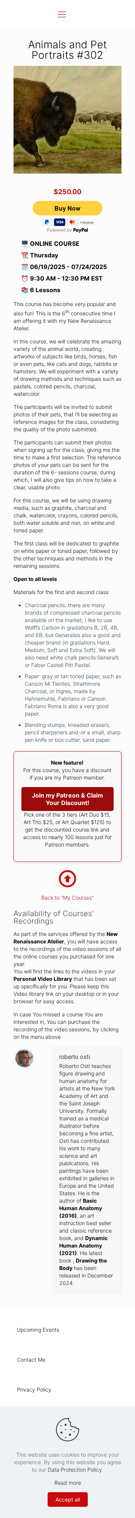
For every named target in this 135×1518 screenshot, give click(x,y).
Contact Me (31, 1359)
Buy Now (67, 208)
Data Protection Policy (75, 1469)
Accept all (68, 1499)
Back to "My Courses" (67, 897)
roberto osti (74, 1057)
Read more (67, 1482)
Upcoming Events (38, 1329)
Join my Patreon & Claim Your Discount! (67, 799)
